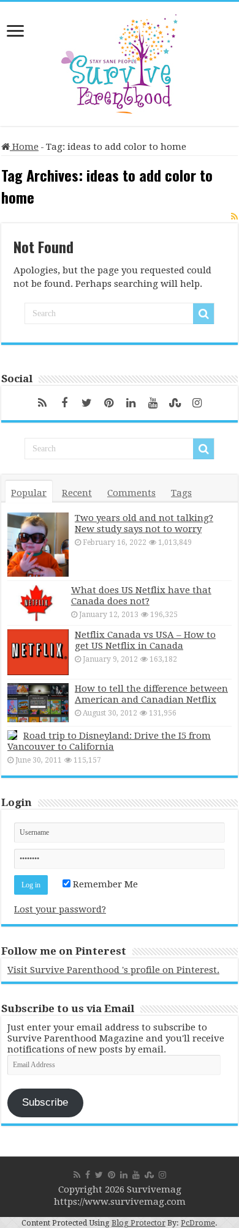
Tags (181, 492)
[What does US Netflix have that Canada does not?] (36, 603)
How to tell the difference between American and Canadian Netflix (151, 694)
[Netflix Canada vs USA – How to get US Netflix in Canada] (38, 652)
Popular (29, 492)
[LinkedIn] (130, 403)
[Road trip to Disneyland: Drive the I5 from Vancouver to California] (12, 735)
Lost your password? (60, 909)
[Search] (203, 313)
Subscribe (45, 1102)
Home (24, 146)
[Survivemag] (119, 61)
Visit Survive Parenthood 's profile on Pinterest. (113, 969)
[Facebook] (64, 403)
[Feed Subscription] (234, 216)
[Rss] (42, 403)
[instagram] (197, 403)
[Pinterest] (108, 403)
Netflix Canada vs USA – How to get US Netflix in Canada (145, 640)
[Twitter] (86, 403)
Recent (77, 492)
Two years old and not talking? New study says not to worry (144, 523)
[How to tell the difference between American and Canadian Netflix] (38, 702)
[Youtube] (152, 403)
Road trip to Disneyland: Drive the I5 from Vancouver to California (109, 741)
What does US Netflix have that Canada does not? (141, 596)
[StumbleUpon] (174, 403)
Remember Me (104, 884)
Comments (131, 492)
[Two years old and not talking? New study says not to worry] (38, 544)
